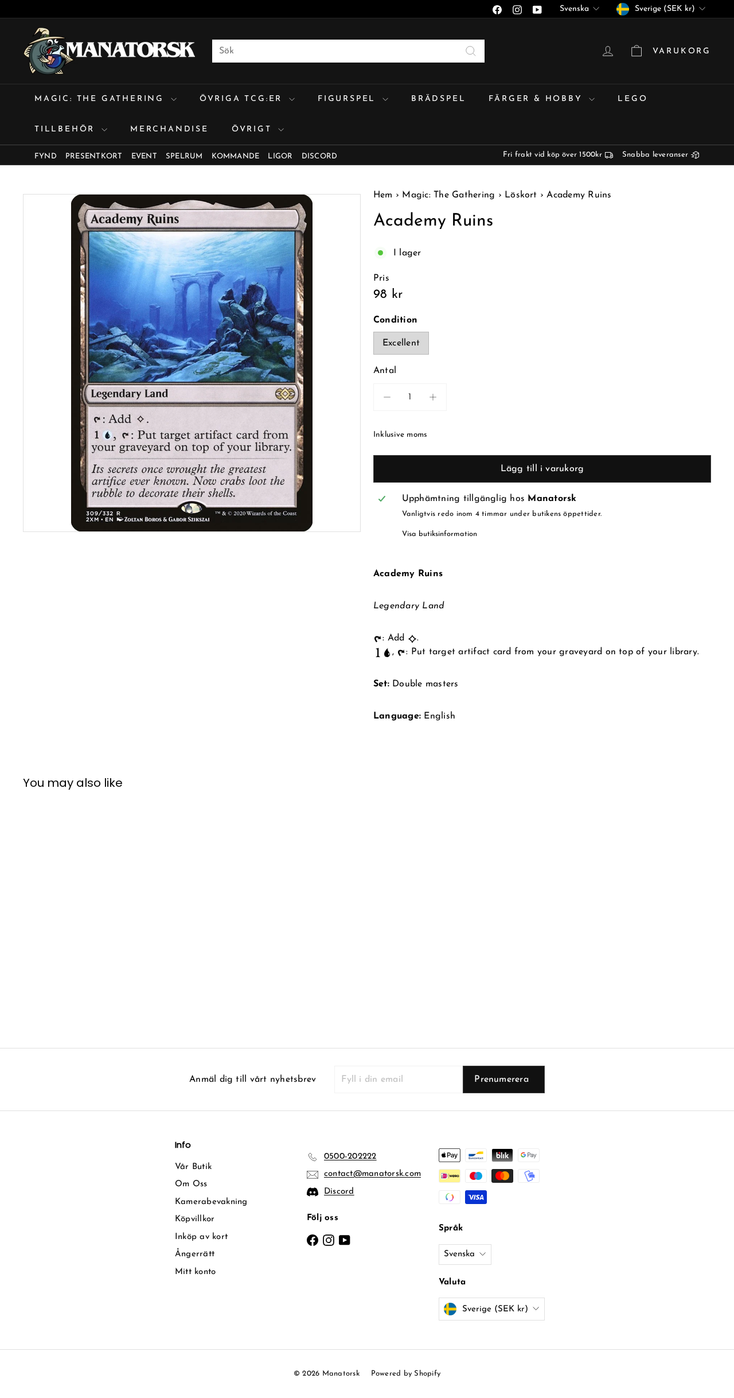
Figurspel (349, 99)
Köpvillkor (194, 1219)
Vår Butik (193, 1167)
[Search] (471, 51)
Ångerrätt (194, 1254)
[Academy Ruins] (75, 910)
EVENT (144, 156)
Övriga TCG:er (243, 99)
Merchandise (169, 129)
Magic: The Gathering (101, 99)
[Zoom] (192, 363)
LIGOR (280, 156)
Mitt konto (195, 1272)
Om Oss (191, 1184)
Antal (384, 370)
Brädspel (438, 99)
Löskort (521, 195)
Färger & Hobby (537, 99)
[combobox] (348, 51)
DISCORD (320, 156)
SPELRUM (184, 156)
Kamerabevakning (211, 1202)
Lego (632, 99)
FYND (45, 156)
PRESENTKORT (94, 156)
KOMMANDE (236, 156)
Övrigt (254, 129)
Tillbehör (66, 129)
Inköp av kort (201, 1237)
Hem (384, 195)
